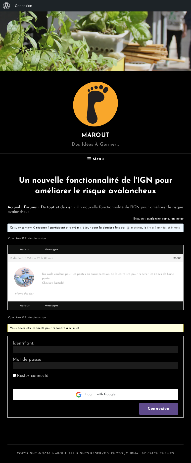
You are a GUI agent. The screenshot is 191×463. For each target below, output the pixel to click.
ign (173, 218)
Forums (30, 207)
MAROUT (95, 135)
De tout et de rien (57, 207)
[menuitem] (6, 5)
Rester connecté (32, 376)
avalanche (154, 218)
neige (180, 218)
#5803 (177, 258)
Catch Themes (160, 453)
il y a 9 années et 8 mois (163, 227)
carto (165, 218)
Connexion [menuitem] (23, 5)
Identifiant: (23, 343)
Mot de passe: (27, 359)
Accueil (13, 207)
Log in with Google (99, 394)
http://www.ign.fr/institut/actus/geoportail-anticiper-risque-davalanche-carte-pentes (98, 269)
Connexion (159, 409)
